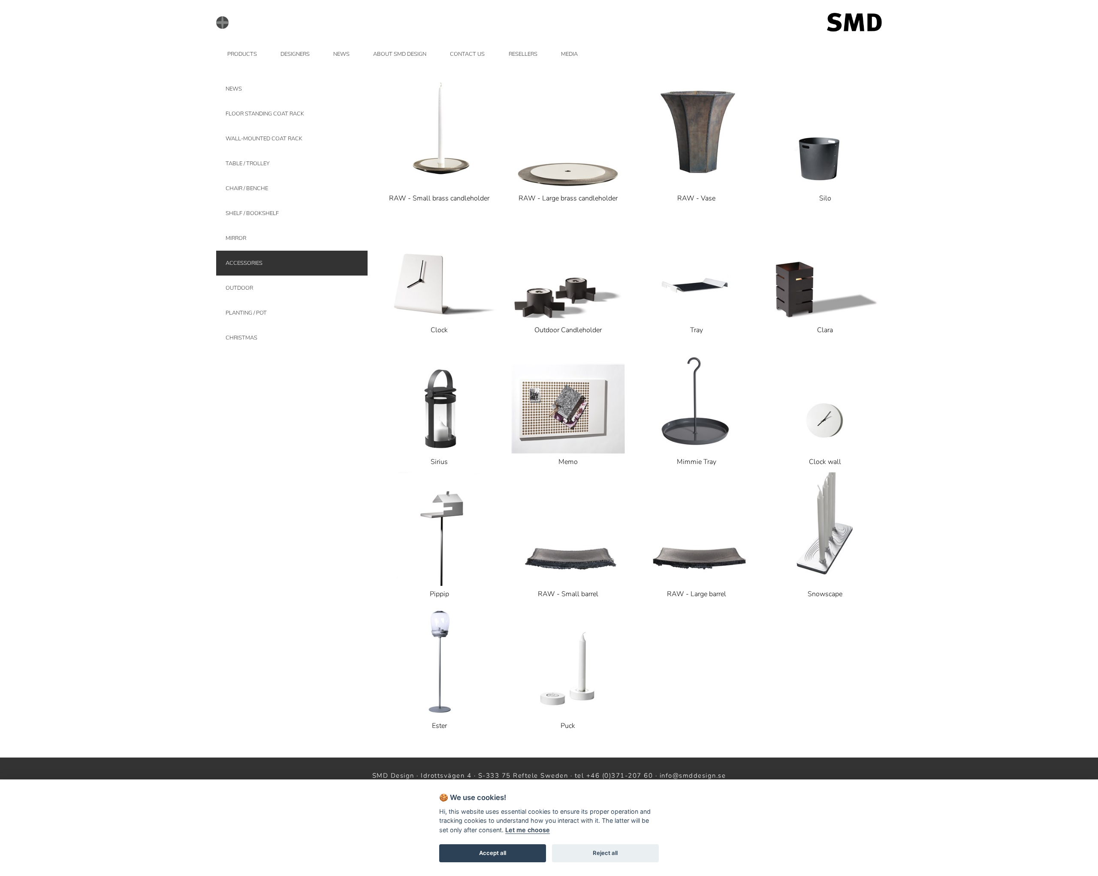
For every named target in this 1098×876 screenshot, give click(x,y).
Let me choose (527, 830)
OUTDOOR (239, 288)
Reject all (605, 852)
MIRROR (236, 238)
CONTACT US (467, 54)
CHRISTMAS (241, 338)
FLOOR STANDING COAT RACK (265, 114)
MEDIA (569, 54)
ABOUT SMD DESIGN (399, 54)
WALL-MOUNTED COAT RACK (264, 138)
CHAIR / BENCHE (247, 188)
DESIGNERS (295, 54)
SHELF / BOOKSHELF (252, 213)
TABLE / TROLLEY (248, 163)
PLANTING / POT (246, 313)
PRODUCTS (242, 54)
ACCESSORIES (244, 263)
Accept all (492, 852)
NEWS (341, 54)
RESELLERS (523, 54)
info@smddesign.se (693, 775)
